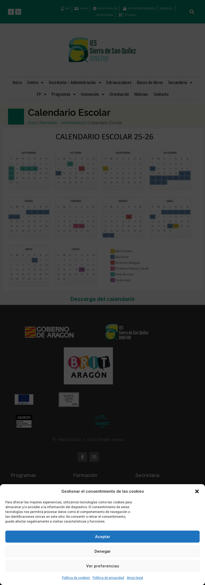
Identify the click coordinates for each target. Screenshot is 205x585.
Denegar (102, 551)
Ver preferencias (102, 566)
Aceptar (102, 536)
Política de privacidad (108, 578)
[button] (197, 491)
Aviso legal (135, 578)
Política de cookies (76, 578)
